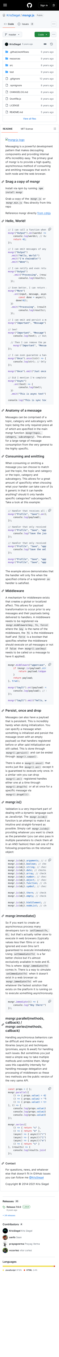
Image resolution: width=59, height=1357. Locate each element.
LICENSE (14, 105)
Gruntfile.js (15, 98)
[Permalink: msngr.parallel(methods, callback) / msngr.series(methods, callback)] (3, 1024)
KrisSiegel (13, 15)
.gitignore (15, 78)
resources (15, 58)
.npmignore (16, 85)
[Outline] (55, 128)
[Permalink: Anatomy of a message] (3, 410)
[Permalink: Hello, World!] (3, 221)
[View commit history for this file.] (51, 44)
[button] (50, 229)
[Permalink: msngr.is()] (3, 802)
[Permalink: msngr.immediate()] (3, 916)
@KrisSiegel (36, 1177)
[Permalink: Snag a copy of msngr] (3, 181)
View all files (29, 118)
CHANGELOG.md (19, 92)
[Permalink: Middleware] (3, 591)
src (11, 65)
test (12, 72)
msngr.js (28, 15)
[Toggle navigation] (5, 5)
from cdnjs (44, 213)
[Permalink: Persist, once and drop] (3, 710)
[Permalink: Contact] (3, 1163)
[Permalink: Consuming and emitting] (3, 456)
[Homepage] (29, 5)
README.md (16, 112)
